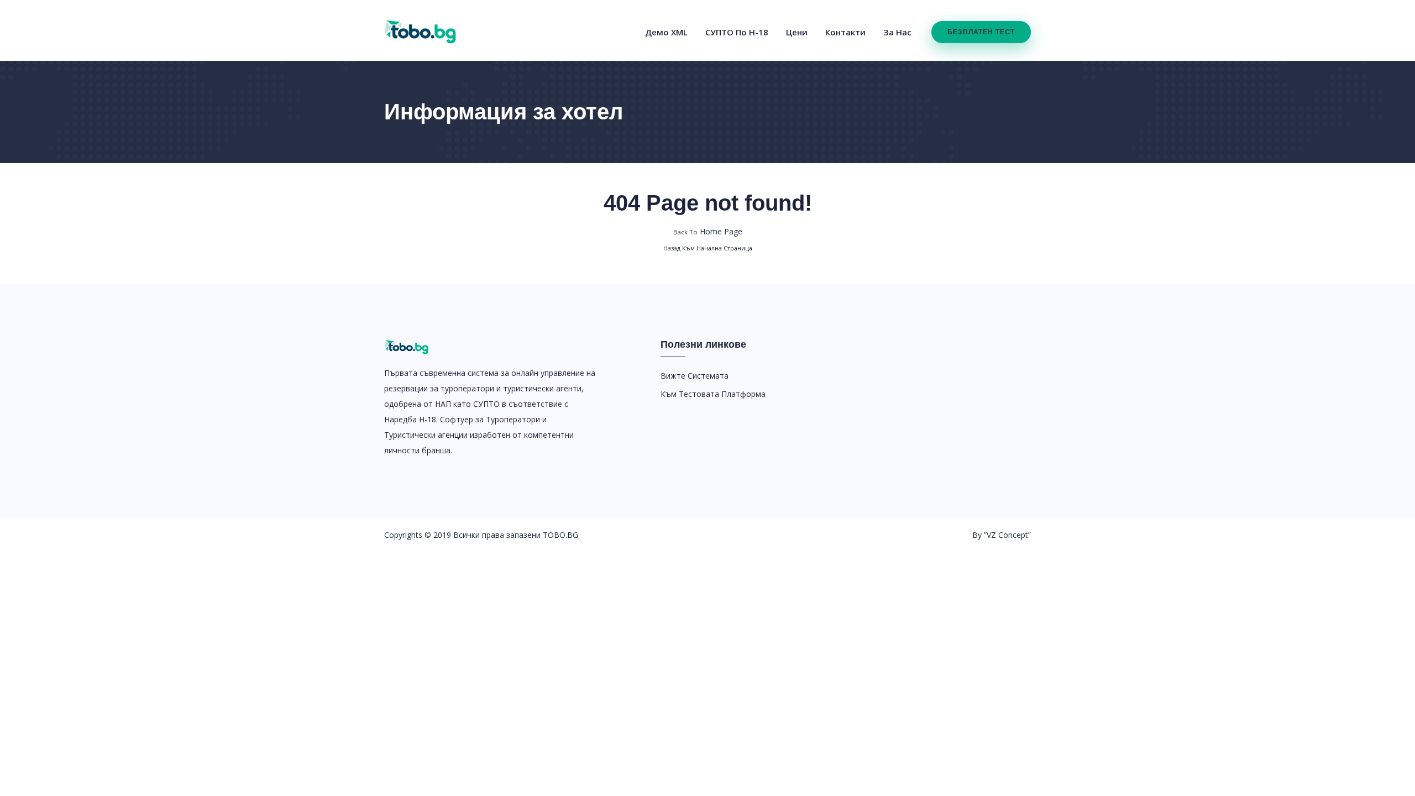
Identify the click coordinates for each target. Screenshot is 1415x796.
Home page (707, 231)
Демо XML (666, 32)
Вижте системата (695, 375)
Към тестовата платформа (713, 394)
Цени (797, 32)
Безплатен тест (981, 32)
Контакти (845, 32)
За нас (897, 32)
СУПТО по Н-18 (736, 32)
